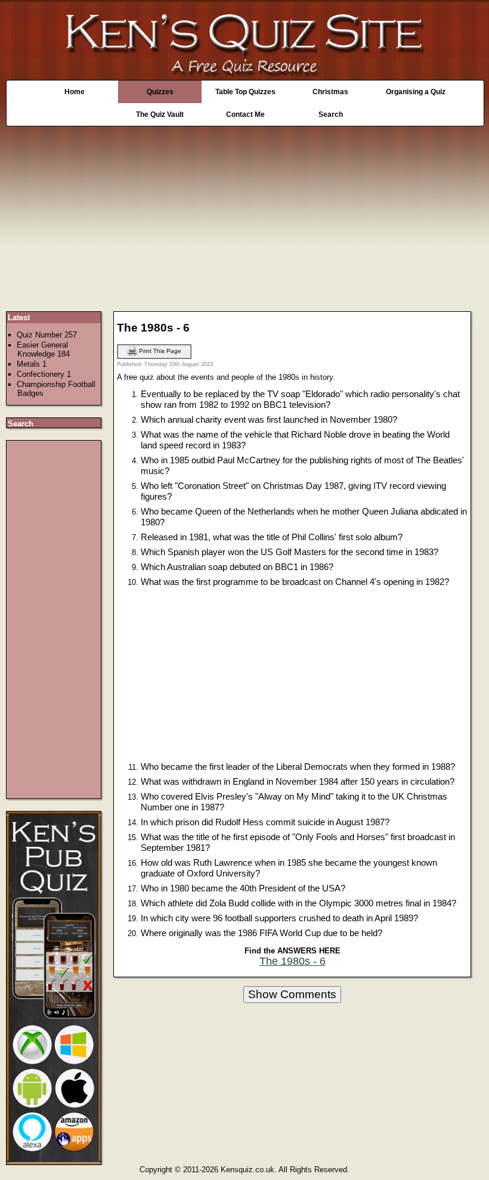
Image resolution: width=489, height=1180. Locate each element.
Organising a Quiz (415, 91)
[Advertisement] (244, 212)
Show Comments (292, 994)
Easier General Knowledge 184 (43, 349)
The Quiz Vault (160, 114)
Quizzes (160, 91)
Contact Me (245, 114)
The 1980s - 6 (292, 961)
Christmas (330, 91)
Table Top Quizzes (245, 91)
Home (74, 91)
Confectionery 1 (44, 374)
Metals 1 (32, 364)
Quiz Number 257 (47, 334)
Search (330, 114)
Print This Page (159, 351)
